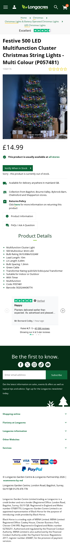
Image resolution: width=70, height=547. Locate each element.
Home (24, 17)
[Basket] (64, 6)
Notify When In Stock (16, 168)
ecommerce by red (13, 480)
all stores (54, 156)
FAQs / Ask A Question (23, 225)
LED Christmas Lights (35, 25)
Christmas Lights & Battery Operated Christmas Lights (32, 21)
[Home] (35, 6)
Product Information (22, 216)
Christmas (38, 17)
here (17, 204)
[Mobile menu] (6, 6)
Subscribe (56, 375)
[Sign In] (13, 6)
